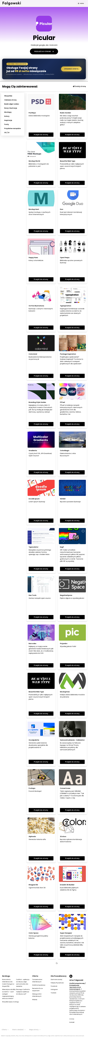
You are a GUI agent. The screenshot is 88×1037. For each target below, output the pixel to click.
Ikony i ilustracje (10, 108)
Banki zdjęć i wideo (11, 104)
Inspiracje (8, 120)
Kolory (6, 116)
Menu (82, 3)
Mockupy (7, 112)
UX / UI (6, 132)
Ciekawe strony (10, 100)
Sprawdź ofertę (71, 69)
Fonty (6, 124)
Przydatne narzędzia (12, 128)
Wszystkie (8, 96)
